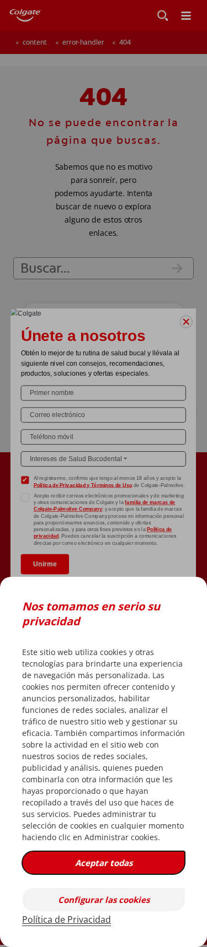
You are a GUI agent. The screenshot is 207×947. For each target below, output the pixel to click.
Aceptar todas (103, 862)
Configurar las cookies (104, 899)
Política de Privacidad (66, 919)
